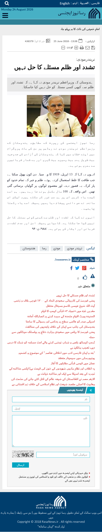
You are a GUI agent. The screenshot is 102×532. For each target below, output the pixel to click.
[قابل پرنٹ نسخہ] (82, 48)
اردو (75, 3)
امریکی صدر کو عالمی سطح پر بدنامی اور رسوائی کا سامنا (60, 321)
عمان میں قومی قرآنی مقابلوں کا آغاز (73, 363)
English (65, 3)
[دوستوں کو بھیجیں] (87, 48)
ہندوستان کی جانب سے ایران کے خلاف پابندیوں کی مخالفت (60, 326)
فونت (70, 47)
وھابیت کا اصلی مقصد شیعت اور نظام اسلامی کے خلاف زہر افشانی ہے (53, 384)
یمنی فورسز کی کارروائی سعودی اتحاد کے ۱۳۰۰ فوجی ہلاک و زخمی (54, 300)
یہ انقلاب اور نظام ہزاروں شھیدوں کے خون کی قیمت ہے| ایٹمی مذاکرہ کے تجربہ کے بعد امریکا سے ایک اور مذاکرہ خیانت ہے (52, 371)
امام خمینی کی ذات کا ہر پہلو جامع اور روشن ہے (71, 29)
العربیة (84, 3)
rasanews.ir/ (63, 259)
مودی (56, 248)
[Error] (92, 276)
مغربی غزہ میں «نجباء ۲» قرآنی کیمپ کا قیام (68, 311)
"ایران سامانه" (45, 526)
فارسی (95, 3)
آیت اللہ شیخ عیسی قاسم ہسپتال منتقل (70, 305)
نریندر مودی (74, 248)
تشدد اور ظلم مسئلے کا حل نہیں (54, 67)
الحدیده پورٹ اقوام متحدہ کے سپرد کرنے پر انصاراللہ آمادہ (61, 316)
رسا (44, 248)
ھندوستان (29, 248)
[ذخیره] (93, 48)
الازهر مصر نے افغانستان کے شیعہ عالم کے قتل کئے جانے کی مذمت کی (53, 379)
